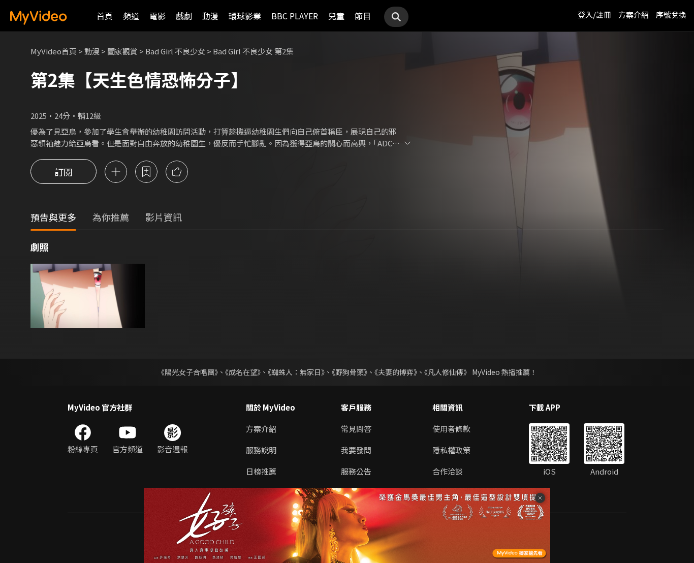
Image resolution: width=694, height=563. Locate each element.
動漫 (210, 16)
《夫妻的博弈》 (395, 372)
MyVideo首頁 (53, 51)
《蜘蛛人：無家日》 (296, 372)
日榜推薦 (261, 471)
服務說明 (261, 450)
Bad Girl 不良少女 (175, 51)
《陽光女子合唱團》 (187, 372)
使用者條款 (451, 428)
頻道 (131, 16)
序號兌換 (671, 14)
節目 (363, 16)
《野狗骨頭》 (349, 372)
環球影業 (245, 16)
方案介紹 (633, 14)
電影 (157, 16)
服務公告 (356, 471)
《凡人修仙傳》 (447, 372)
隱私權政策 (451, 450)
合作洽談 (447, 471)
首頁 (105, 16)
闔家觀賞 (122, 51)
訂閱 (63, 171)
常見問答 (356, 428)
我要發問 (356, 450)
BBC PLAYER (294, 16)
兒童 (336, 16)
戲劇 (184, 16)
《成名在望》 (243, 372)
